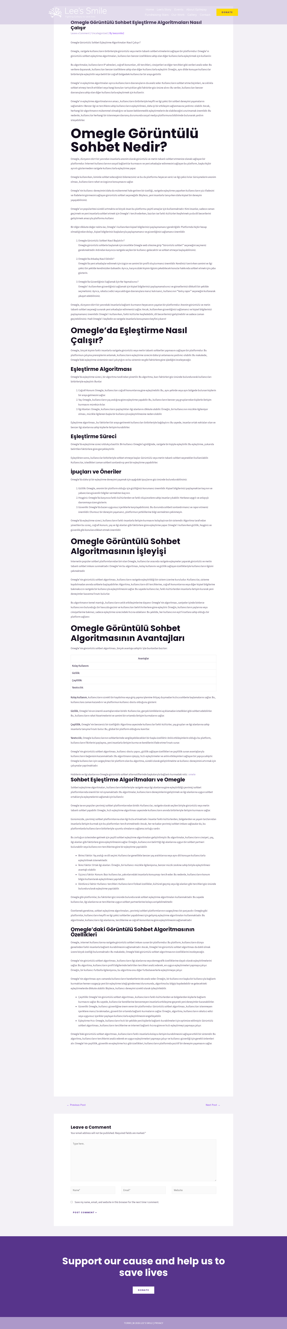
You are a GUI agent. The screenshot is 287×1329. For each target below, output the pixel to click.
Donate (143, 1290)
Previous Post (76, 1105)
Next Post (213, 1105)
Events (179, 9)
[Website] (194, 1190)
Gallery (192, 14)
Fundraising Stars (157, 14)
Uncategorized (99, 33)
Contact (205, 14)
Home (150, 9)
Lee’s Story (164, 9)
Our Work (178, 14)
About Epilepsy (196, 9)
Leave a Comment (80, 33)
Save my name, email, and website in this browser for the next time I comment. (117, 1202)
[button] (227, 12)
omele (192, 774)
